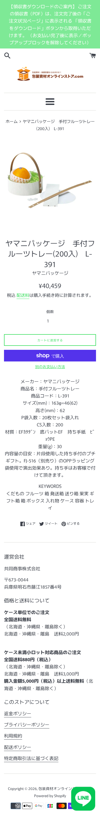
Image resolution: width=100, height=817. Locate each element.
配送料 (23, 295)
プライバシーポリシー (26, 724)
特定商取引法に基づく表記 (31, 758)
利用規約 (13, 735)
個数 (50, 311)
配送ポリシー (17, 747)
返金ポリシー (17, 713)
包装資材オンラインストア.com (64, 788)
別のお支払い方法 (50, 366)
